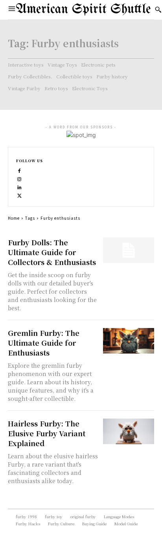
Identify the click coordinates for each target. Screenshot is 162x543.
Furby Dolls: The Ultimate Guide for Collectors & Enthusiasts (52, 252)
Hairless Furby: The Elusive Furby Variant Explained (46, 433)
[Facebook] (19, 170)
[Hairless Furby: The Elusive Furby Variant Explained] (128, 431)
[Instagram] (19, 178)
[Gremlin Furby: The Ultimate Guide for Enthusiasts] (128, 341)
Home (14, 218)
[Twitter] (19, 194)
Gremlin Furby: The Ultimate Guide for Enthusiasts (43, 343)
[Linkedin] (19, 186)
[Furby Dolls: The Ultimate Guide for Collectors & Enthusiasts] (128, 250)
